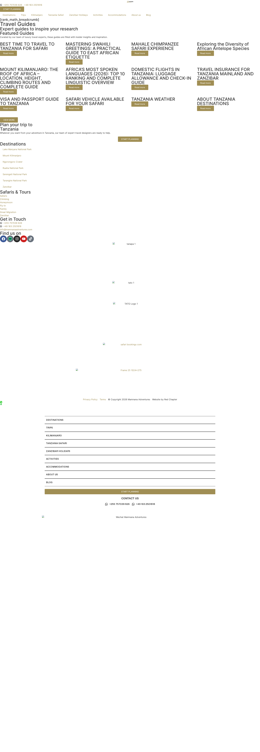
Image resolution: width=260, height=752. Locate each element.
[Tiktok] (30, 238)
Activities (98, 15)
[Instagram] (17, 238)
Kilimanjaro (37, 15)
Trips (23, 15)
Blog (148, 15)
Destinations (9, 15)
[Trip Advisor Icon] (10, 238)
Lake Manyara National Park (17, 149)
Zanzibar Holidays (78, 15)
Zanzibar (7, 186)
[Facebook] (3, 238)
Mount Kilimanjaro (12, 155)
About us (136, 15)
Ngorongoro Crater (12, 161)
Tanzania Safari (56, 15)
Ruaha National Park (13, 168)
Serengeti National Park (15, 174)
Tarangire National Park (15, 180)
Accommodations (117, 15)
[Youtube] (23, 238)
